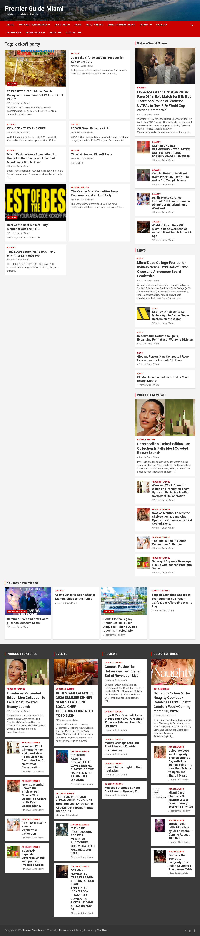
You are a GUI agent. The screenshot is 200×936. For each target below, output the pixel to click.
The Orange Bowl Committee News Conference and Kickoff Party (95, 193)
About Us (55, 32)
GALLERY (161, 24)
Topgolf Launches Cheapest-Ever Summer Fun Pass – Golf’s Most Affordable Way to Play (172, 600)
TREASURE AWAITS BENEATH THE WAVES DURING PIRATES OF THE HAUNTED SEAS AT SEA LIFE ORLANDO (82, 767)
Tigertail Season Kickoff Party (91, 154)
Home (10, 24)
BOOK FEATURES (165, 654)
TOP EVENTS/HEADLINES (33, 24)
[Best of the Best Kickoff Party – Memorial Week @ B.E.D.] (36, 202)
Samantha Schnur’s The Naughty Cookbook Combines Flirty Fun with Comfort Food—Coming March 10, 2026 (173, 702)
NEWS (77, 24)
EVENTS (144, 24)
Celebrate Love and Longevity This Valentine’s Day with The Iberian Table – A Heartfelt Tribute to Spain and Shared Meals (180, 763)
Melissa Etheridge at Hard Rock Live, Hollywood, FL (122, 789)
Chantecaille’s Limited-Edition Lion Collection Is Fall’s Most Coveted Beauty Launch (163, 448)
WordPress (103, 930)
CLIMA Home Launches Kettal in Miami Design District (163, 378)
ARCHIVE (12, 84)
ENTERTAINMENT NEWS (121, 24)
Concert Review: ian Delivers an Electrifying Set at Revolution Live (122, 671)
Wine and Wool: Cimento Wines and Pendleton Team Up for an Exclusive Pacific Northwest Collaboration (171, 490)
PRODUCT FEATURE (146, 440)
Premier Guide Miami (34, 8)
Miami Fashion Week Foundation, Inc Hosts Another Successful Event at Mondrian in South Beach (32, 158)
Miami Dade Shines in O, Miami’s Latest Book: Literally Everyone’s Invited (180, 800)
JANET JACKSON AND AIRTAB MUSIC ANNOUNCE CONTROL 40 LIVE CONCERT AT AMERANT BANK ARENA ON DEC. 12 (75, 804)
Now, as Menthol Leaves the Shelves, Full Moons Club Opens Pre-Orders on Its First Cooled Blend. (172, 518)
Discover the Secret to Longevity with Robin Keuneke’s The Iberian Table (180, 862)
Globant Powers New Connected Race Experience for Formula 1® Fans (163, 358)
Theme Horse (66, 930)
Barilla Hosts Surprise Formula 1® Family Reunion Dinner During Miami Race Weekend (171, 203)
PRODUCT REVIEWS (151, 395)
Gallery (75, 124)
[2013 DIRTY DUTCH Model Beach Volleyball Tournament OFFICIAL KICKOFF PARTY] (36, 68)
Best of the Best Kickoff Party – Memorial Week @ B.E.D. (28, 227)
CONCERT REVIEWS (114, 663)
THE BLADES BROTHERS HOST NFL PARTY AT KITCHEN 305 (31, 253)
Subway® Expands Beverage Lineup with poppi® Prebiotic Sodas (172, 564)
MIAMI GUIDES (34, 32)
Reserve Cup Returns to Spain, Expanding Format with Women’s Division (165, 337)
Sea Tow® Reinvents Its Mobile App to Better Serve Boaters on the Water (170, 315)
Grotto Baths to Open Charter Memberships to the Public (75, 596)
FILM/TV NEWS (94, 24)
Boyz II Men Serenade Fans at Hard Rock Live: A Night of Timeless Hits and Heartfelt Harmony (124, 720)
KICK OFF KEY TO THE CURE (26, 128)
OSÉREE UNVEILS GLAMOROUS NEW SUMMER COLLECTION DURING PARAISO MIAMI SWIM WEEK (171, 151)
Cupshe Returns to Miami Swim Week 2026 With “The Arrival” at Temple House (171, 177)
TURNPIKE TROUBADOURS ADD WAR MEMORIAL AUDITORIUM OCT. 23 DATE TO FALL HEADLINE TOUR (83, 840)
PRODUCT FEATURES (22, 654)
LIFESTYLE (61, 24)
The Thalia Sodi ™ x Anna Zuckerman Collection (169, 542)
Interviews (14, 32)
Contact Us (73, 32)
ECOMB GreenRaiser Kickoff (90, 128)
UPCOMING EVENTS (65, 689)
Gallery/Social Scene (152, 43)
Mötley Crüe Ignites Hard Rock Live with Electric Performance (122, 746)
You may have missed (22, 583)
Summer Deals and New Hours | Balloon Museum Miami (27, 621)
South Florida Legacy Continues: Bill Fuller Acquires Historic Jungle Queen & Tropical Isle (120, 624)
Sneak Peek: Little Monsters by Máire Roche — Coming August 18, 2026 (180, 831)
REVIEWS (111, 654)
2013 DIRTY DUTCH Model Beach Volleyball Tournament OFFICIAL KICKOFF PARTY (35, 95)
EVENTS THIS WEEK (17, 611)
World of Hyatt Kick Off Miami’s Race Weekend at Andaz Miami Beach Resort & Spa (172, 230)
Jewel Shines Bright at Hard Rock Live (123, 768)
